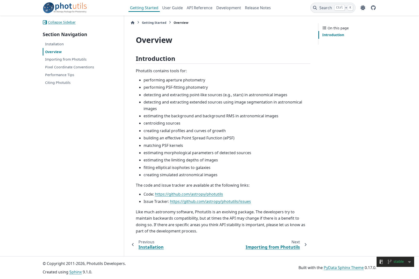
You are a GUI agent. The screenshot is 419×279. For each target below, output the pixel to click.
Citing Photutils (58, 82)
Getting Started (144, 7)
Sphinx (75, 272)
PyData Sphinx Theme (344, 267)
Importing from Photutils (66, 59)
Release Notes (258, 7)
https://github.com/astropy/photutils (189, 194)
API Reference (199, 7)
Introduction (333, 34)
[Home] (133, 22)
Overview (53, 51)
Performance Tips (59, 74)
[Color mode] (363, 8)
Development (228, 7)
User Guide (172, 7)
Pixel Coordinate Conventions (69, 67)
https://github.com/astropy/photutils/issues (210, 201)
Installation (54, 44)
